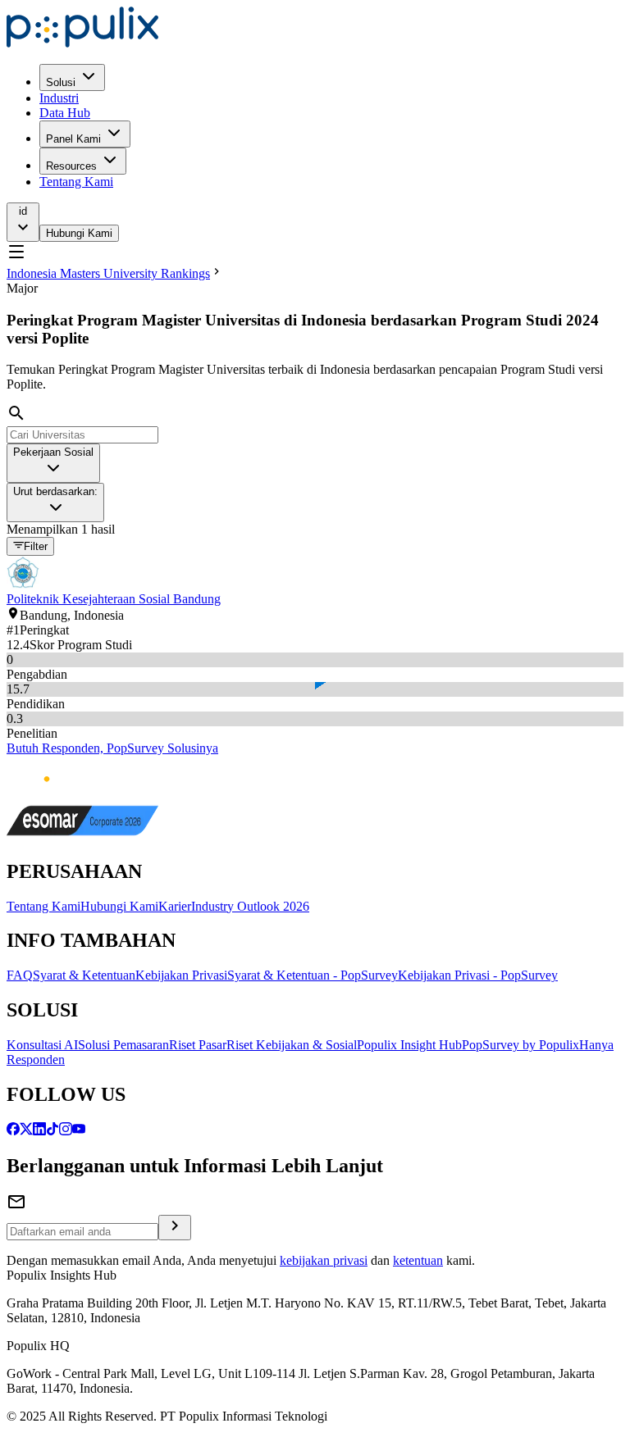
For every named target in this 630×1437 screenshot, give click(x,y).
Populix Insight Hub (409, 1045)
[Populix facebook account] (13, 1131)
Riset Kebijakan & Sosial (291, 1045)
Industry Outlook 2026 (250, 906)
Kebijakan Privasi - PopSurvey (478, 975)
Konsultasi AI (42, 1045)
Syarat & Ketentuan (84, 975)
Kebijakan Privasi (181, 975)
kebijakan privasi (324, 1260)
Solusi (60, 82)
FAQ (20, 975)
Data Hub (64, 113)
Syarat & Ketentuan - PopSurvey (312, 975)
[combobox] (53, 463)
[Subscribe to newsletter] (174, 1227)
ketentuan (418, 1260)
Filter (36, 547)
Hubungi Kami (79, 233)
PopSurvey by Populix (520, 1045)
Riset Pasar (197, 1045)
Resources (71, 166)
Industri (59, 98)
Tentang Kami (76, 182)
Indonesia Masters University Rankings (108, 273)
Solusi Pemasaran (123, 1045)
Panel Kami (73, 139)
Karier (174, 906)
